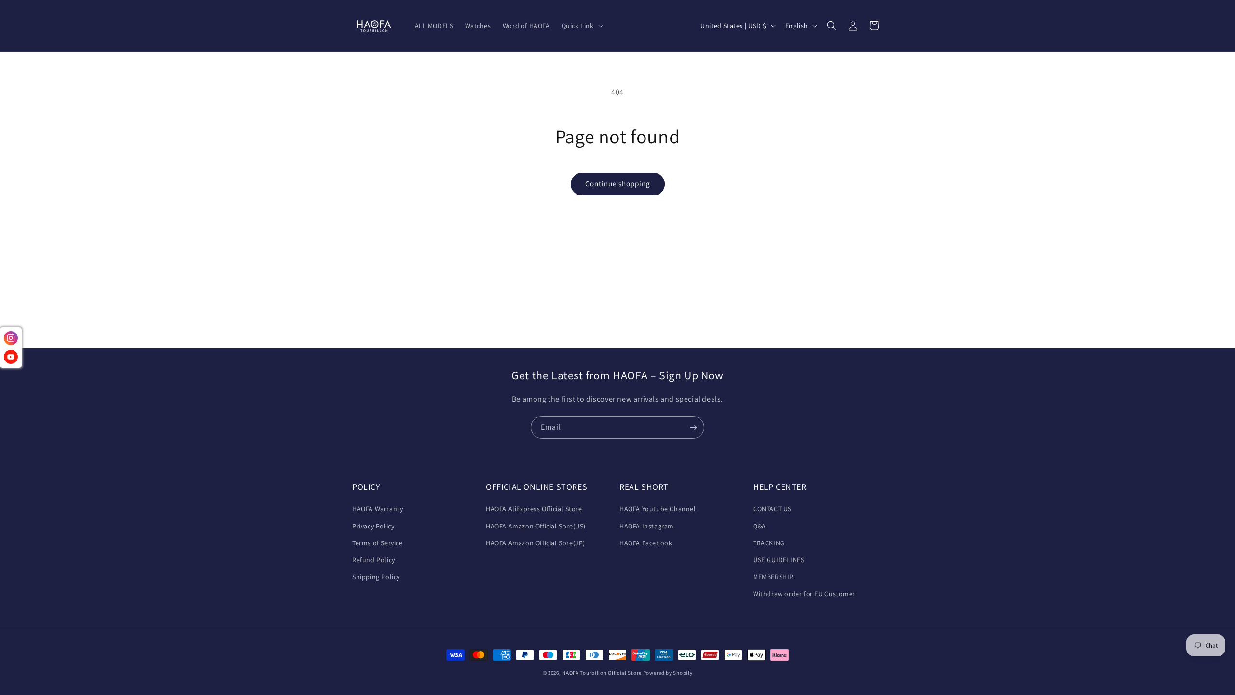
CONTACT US (772, 508)
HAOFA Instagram (646, 526)
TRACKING (769, 543)
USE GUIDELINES (778, 560)
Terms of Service (377, 543)
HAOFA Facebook (645, 543)
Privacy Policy (373, 526)
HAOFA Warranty (377, 508)
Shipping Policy (376, 576)
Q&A (759, 526)
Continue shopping (617, 183)
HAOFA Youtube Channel (657, 508)
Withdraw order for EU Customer (804, 593)
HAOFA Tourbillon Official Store (602, 672)
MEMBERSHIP (773, 576)
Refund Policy (373, 560)
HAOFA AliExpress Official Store (534, 508)
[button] (581, 25)
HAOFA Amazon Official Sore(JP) (535, 543)
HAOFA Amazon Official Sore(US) (536, 526)
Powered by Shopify (668, 672)
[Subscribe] (693, 427)
